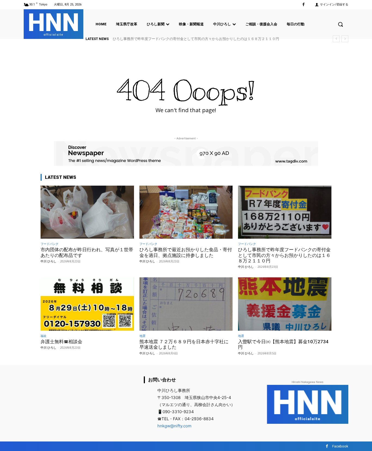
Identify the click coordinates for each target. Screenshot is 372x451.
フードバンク (50, 243)
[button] (340, 24)
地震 (142, 335)
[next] (344, 38)
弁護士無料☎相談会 (134, 39)
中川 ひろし (48, 261)
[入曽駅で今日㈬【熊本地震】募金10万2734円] (284, 303)
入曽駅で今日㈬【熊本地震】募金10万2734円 (283, 344)
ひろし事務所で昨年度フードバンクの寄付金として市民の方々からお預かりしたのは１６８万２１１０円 (284, 255)
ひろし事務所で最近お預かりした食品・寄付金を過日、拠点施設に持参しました (185, 252)
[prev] (336, 38)
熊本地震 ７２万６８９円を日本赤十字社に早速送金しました (183, 344)
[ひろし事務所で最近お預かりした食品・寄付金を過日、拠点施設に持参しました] (186, 212)
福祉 (44, 335)
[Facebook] (303, 4)
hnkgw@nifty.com (174, 425)
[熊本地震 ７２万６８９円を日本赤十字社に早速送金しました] (186, 303)
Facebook (340, 446)
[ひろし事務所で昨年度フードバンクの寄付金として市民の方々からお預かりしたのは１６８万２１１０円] (284, 212)
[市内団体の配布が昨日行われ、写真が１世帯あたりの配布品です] (87, 212)
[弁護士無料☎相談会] (87, 303)
